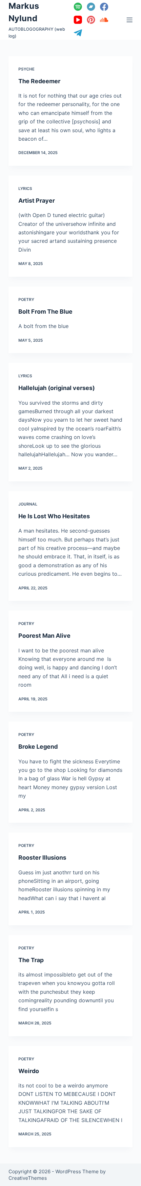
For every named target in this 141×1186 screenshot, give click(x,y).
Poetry (26, 299)
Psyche (26, 69)
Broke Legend (38, 746)
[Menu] (129, 20)
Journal (27, 504)
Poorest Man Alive (44, 635)
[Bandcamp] (91, 7)
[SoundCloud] (104, 20)
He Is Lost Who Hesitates (54, 516)
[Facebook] (104, 7)
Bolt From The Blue (45, 311)
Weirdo (28, 1071)
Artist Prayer (36, 200)
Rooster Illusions (42, 857)
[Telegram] (78, 33)
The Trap (31, 960)
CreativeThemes (28, 1178)
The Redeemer (39, 81)
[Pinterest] (91, 20)
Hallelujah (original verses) (56, 387)
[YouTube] (78, 20)
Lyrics (25, 188)
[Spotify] (78, 7)
